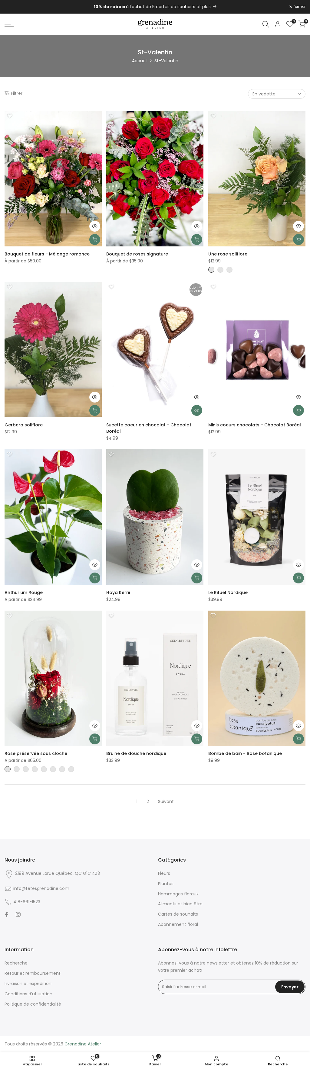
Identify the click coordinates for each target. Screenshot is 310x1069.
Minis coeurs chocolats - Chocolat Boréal (254, 425)
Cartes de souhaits (178, 914)
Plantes (165, 884)
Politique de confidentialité (33, 1004)
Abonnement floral (178, 924)
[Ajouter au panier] (94, 410)
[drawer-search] (265, 24)
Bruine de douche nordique (136, 753)
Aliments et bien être (180, 904)
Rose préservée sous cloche (36, 753)
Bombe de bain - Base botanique (245, 753)
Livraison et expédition (28, 984)
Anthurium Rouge (24, 592)
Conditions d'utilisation (28, 994)
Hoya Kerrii (118, 592)
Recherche (16, 963)
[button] (9, 115)
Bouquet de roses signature (137, 254)
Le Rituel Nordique (228, 592)
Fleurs (164, 873)
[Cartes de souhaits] (214, 7)
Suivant (166, 801)
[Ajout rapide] (94, 239)
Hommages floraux (178, 894)
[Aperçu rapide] (94, 226)
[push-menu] (9, 24)
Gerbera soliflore (24, 425)
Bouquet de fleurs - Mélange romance (47, 254)
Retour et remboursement (33, 973)
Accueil (139, 61)
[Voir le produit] (196, 410)
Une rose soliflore (227, 254)
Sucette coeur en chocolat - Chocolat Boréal (148, 428)
